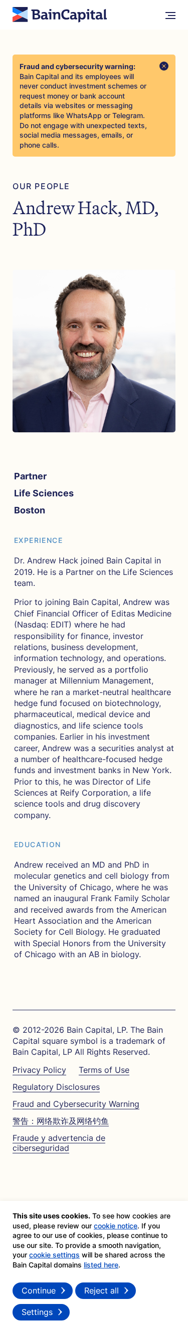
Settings (37, 1312)
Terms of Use (104, 1070)
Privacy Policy (39, 1070)
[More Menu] (170, 15)
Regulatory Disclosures (56, 1087)
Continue (39, 1290)
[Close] (163, 66)
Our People (41, 186)
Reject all (101, 1290)
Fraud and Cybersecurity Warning (76, 1104)
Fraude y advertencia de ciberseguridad (59, 1142)
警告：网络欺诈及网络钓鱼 (61, 1121)
